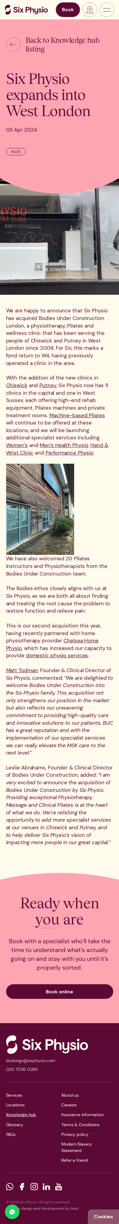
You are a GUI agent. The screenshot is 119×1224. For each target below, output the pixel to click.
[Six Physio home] (26, 10)
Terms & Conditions (80, 1124)
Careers (69, 1105)
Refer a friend (74, 1160)
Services (14, 1095)
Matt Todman (22, 670)
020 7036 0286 (22, 1069)
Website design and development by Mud (42, 1208)
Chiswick (16, 385)
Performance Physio (69, 452)
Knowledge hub (21, 1114)
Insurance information (82, 1114)
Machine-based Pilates (77, 415)
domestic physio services (57, 655)
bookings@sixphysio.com (31, 1060)
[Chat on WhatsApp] (12, 1212)
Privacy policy (74, 1134)
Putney (47, 385)
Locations (15, 1105)
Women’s (17, 445)
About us (70, 1095)
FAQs (11, 1134)
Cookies (103, 1216)
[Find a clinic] (89, 9)
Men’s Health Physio (64, 445)
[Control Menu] (106, 9)
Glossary (14, 1124)
